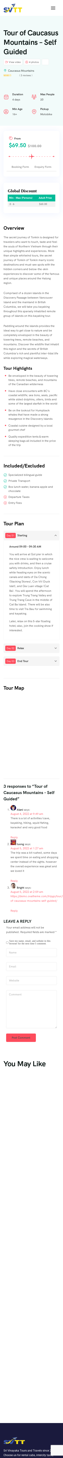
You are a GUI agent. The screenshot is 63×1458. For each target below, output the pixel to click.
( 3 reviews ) (25, 75)
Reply (14, 837)
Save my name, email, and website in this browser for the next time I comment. (29, 942)
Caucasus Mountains (21, 71)
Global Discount (22, 191)
